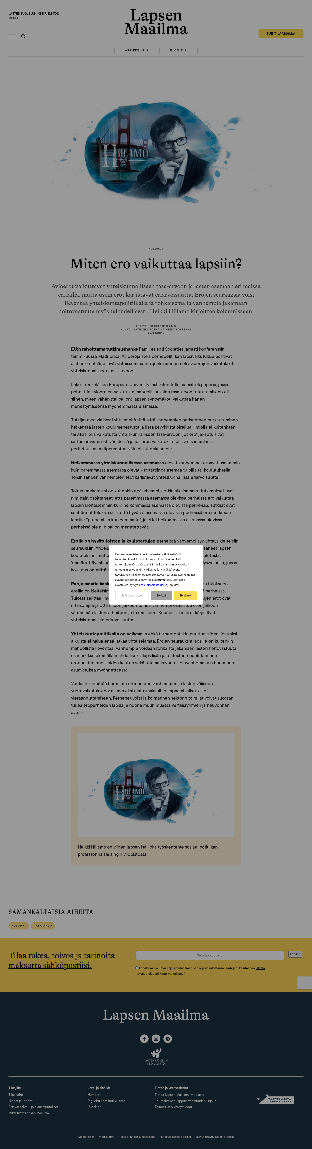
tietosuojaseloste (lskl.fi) (152, 585)
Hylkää (161, 595)
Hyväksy (185, 595)
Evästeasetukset (132, 595)
